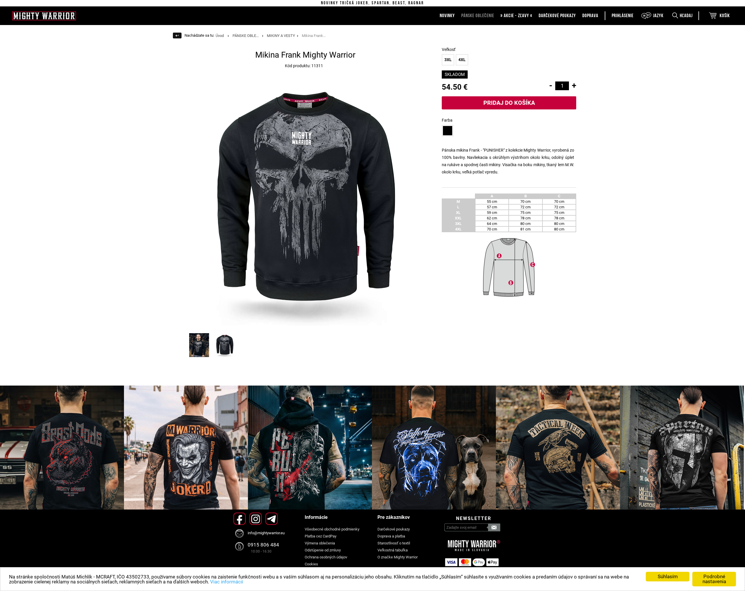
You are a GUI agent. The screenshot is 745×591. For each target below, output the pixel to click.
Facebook (239, 518)
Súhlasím (668, 576)
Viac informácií (226, 582)
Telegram (271, 518)
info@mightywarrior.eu (266, 533)
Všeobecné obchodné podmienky (332, 529)
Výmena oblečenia (320, 543)
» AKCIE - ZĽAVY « (516, 16)
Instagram (255, 518)
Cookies (311, 564)
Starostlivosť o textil (393, 543)
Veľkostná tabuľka (392, 550)
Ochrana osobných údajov (326, 557)
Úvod (220, 35)
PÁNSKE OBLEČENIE (477, 16)
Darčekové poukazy (393, 529)
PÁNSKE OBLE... (246, 35)
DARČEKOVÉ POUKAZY (557, 16)
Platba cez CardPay (320, 536)
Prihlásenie (623, 16)
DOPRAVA (590, 16)
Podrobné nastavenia (714, 579)
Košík (725, 16)
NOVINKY (447, 16)
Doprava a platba (391, 536)
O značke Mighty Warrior (397, 557)
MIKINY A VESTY (281, 35)
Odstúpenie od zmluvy (323, 550)
